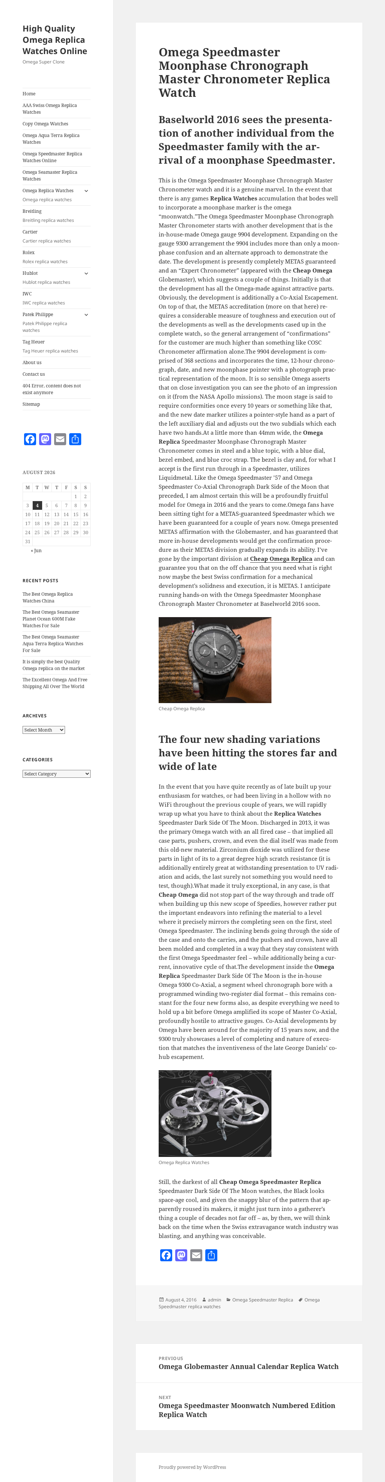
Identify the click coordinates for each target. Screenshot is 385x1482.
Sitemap (31, 404)
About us (32, 362)
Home (29, 93)
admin (214, 1300)
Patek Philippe (45, 322)
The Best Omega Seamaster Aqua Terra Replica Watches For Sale (53, 644)
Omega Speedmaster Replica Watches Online (52, 157)
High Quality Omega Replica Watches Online (55, 39)
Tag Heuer (50, 346)
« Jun (36, 550)
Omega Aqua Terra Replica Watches (51, 138)
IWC (44, 298)
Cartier (47, 236)
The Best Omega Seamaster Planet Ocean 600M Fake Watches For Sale (51, 619)
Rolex (45, 257)
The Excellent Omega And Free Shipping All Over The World (55, 683)
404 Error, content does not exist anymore (52, 389)
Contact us (34, 374)
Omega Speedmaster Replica (262, 1300)
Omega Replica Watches (48, 195)
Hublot (46, 277)
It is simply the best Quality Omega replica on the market (54, 665)
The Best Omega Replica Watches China (48, 597)
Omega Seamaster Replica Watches (50, 175)
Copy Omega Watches (45, 123)
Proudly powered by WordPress (192, 1467)
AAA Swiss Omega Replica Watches (50, 108)
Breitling (48, 215)
